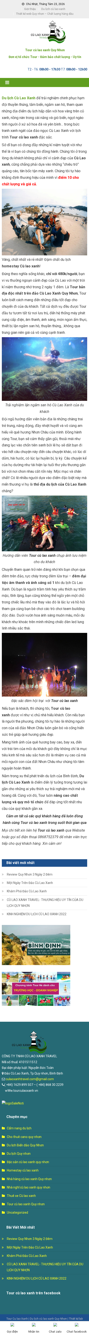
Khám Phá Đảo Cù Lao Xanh (27, 891)
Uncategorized (17, 1212)
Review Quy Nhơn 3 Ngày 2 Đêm (29, 874)
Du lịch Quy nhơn (19, 1153)
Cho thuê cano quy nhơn (24, 1137)
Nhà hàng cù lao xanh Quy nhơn (29, 1179)
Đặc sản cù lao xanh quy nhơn (28, 1162)
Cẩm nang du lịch (19, 1128)
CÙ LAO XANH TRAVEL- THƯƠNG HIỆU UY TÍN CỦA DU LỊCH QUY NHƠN (45, 903)
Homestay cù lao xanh (23, 1170)
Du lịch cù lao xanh (53, 9)
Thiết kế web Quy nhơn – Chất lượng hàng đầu (44, 13)
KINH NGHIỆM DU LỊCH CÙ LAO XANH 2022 (36, 914)
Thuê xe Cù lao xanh (21, 1196)
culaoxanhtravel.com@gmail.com (29, 1079)
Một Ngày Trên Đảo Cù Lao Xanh (30, 883)
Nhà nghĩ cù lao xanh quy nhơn (28, 1187)
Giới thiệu (30, 9)
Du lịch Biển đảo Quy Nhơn (25, 1145)
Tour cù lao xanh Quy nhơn (26, 1204)
